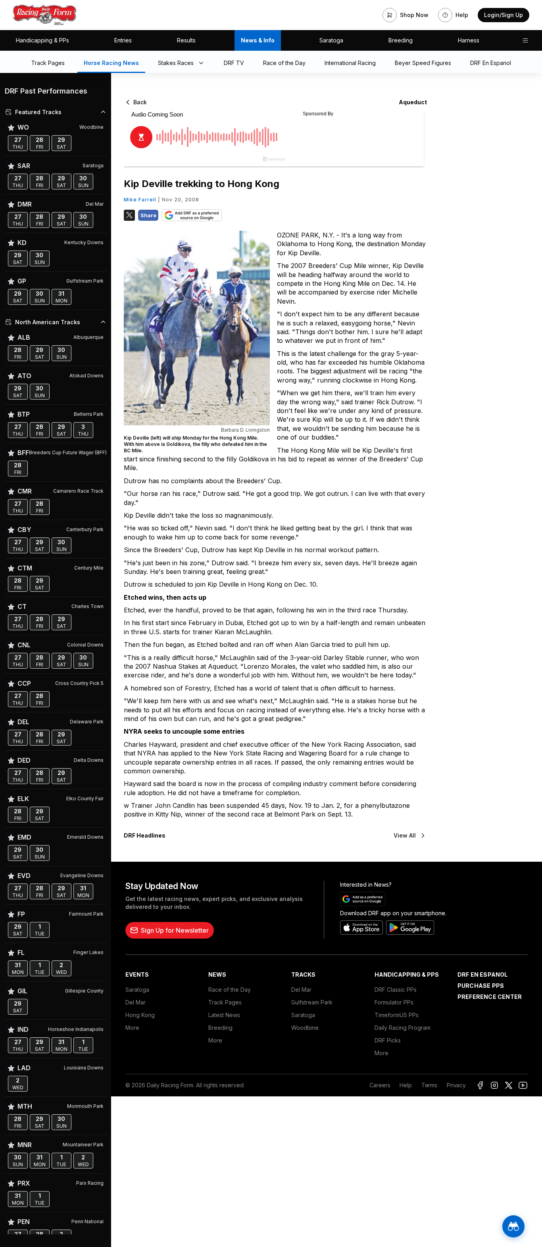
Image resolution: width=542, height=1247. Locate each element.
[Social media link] (480, 1085)
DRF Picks (388, 1040)
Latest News (224, 1015)
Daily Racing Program (403, 1027)
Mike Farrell (140, 200)
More (132, 1027)
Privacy (456, 1085)
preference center (489, 996)
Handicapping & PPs (42, 40)
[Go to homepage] (44, 15)
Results (186, 40)
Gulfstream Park (312, 1002)
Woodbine (305, 1027)
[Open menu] (525, 40)
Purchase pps (480, 985)
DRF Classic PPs (396, 989)
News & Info (258, 40)
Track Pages (225, 1002)
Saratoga (331, 40)
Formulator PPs (394, 1002)
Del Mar (135, 1002)
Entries (123, 40)
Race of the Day (229, 989)
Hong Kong (140, 1015)
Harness (468, 40)
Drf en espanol (482, 974)
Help (405, 1085)
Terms (429, 1085)
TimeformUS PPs (397, 1015)
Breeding (400, 40)
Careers (379, 1085)
